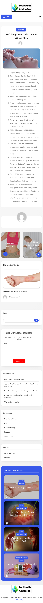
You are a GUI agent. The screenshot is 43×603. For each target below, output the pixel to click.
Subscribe (19, 361)
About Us (7, 458)
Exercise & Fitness (10, 419)
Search (6, 313)
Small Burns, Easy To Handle (15, 291)
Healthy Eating (9, 427)
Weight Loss (8, 436)
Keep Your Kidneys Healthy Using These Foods (20, 391)
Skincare (21, 29)
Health (6, 423)
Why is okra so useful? (12, 402)
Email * (6, 343)
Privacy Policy (9, 453)
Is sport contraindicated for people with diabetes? (21, 565)
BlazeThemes (21, 600)
